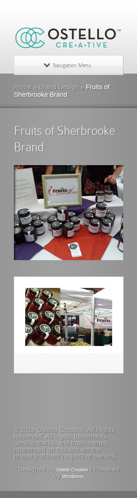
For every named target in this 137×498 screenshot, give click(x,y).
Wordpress (73, 476)
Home (22, 87)
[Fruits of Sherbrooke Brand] (68, 212)
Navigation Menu (72, 65)
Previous (30, 363)
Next (107, 363)
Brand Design (59, 87)
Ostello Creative (72, 469)
